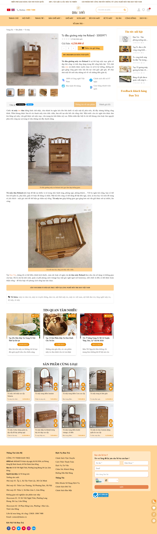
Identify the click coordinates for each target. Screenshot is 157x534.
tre (19, 110)
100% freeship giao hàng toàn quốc (76, 55)
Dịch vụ (143, 18)
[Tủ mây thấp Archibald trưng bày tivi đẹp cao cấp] (55, 421)
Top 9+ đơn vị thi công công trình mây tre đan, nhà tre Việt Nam (140, 51)
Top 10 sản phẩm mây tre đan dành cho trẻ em (59, 339)
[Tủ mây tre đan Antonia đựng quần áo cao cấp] (111, 421)
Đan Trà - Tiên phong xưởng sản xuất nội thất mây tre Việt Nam (139, 41)
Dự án (118, 18)
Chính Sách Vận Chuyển (65, 458)
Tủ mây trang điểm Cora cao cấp (74, 393)
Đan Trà (13, 275)
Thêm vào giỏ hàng (92, 48)
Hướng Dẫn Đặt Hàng (64, 473)
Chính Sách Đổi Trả (63, 487)
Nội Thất (26, 18)
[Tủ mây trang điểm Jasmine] (55, 384)
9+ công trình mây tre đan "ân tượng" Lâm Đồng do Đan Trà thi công (140, 61)
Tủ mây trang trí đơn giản (99, 393)
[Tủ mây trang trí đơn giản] (111, 384)
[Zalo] (154, 520)
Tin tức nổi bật (134, 31)
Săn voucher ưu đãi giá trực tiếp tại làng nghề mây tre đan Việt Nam (60, 287)
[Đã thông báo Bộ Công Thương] (100, 495)
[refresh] (106, 480)
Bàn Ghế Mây (55, 18)
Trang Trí (39, 18)
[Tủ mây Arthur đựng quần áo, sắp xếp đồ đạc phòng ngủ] (28, 421)
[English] (13, 9)
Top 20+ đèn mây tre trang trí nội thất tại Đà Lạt (22, 339)
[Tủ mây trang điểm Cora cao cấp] (83, 384)
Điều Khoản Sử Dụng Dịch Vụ (68, 483)
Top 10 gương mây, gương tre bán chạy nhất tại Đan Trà (140, 70)
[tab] (85, 104)
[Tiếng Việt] (8, 9)
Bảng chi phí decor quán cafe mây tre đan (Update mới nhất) (140, 81)
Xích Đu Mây (94, 18)
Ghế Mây (69, 18)
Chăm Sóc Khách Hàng (65, 469)
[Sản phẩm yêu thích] (143, 10)
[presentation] (8, 59)
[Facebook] (154, 514)
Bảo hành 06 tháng (73, 86)
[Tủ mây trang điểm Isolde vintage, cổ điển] (83, 421)
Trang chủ (13, 18)
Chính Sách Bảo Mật (64, 490)
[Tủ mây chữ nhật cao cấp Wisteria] (28, 384)
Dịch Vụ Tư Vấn (62, 465)
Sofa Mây (81, 18)
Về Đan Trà (78, 23)
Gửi (121, 487)
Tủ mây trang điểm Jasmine (44, 393)
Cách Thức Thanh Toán (65, 462)
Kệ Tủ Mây (108, 18)
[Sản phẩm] (78, 10)
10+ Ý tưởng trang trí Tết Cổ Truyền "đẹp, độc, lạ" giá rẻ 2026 (96, 339)
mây (66, 67)
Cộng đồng (130, 18)
